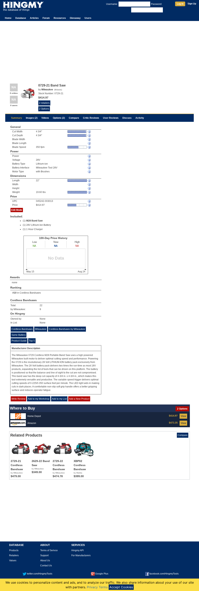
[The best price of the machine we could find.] (89, 205)
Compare (74, 118)
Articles (34, 18)
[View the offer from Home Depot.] (18, 416)
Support (44, 555)
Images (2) (32, 118)
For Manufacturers (81, 555)
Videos (45, 118)
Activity (139, 118)
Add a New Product (79, 398)
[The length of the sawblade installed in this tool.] (89, 143)
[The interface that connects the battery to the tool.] (89, 167)
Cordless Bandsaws (30, 292)
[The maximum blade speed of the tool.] (89, 147)
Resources (60, 18)
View (183, 416)
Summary (16, 118)
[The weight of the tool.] (89, 192)
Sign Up (192, 3)
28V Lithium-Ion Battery (38, 225)
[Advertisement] (99, 50)
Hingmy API (77, 550)
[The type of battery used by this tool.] (89, 163)
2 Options (44, 108)
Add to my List (59, 398)
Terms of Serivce (49, 550)
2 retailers (44, 103)
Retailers (14, 555)
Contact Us (46, 565)
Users (88, 18)
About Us (45, 560)
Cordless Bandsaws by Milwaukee (67, 329)
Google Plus (101, 573)
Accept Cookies (121, 587)
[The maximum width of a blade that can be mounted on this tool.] (89, 139)
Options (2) (59, 118)
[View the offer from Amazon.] (18, 423)
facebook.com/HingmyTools (164, 573)
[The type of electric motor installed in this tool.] (89, 171)
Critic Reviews (91, 118)
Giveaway (75, 18)
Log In (180, 4)
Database (20, 18)
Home (8, 18)
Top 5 (32, 340)
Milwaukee (40, 329)
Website (58, 90)
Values (12, 560)
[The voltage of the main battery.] (89, 160)
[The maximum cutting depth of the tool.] (89, 135)
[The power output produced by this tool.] (89, 156)
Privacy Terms (97, 587)
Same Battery (18, 335)
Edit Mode (16, 210)
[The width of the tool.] (89, 184)
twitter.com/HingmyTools (39, 573)
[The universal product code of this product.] (89, 201)
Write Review (18, 398)
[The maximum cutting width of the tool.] (89, 131)
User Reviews (111, 118)
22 (41, 305)
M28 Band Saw (34, 220)
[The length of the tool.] (89, 180)
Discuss (127, 118)
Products (13, 550)
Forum (46, 18)
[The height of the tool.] (89, 188)
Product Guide (19, 340)
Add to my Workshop (39, 398)
